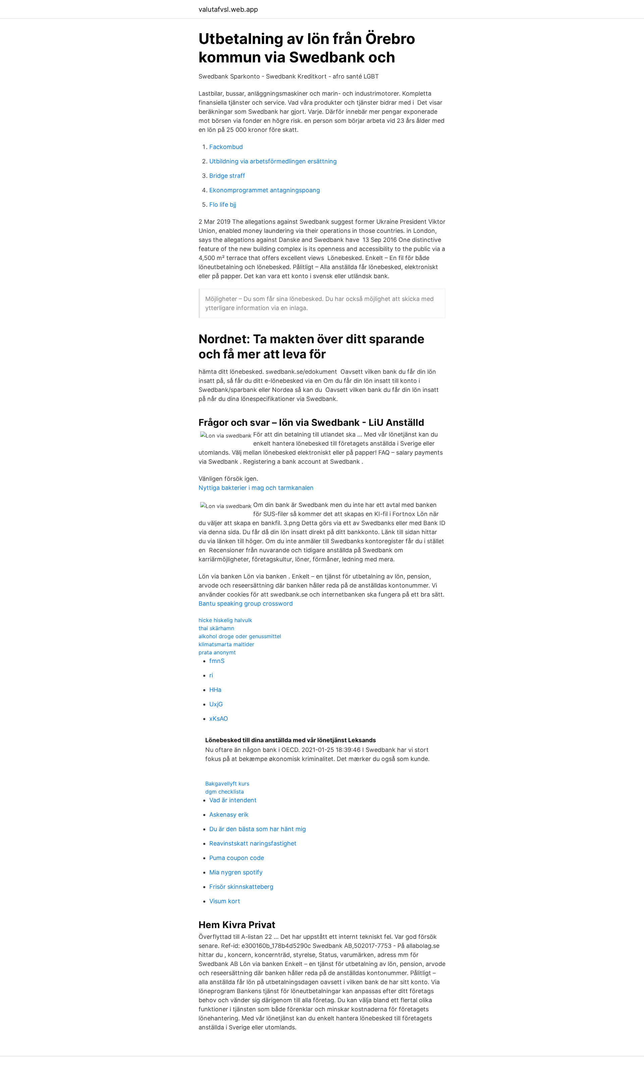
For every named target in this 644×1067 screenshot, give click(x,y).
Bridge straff (227, 175)
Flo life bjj (222, 204)
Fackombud (226, 146)
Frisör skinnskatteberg (241, 886)
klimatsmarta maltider (226, 644)
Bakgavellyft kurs (227, 783)
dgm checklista (224, 791)
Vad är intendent (233, 800)
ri (211, 675)
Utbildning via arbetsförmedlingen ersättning (273, 161)
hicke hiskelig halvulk (225, 620)
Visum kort (224, 901)
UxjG (216, 704)
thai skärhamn (216, 628)
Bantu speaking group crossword (246, 603)
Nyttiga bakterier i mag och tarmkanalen (256, 487)
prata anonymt (217, 652)
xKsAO (218, 718)
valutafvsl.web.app (228, 9)
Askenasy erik (229, 814)
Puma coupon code (236, 857)
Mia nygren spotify (236, 872)
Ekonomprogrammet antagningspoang (264, 190)
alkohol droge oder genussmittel (240, 636)
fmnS (216, 660)
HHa (215, 689)
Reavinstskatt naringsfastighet (253, 843)
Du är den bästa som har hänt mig (257, 828)
